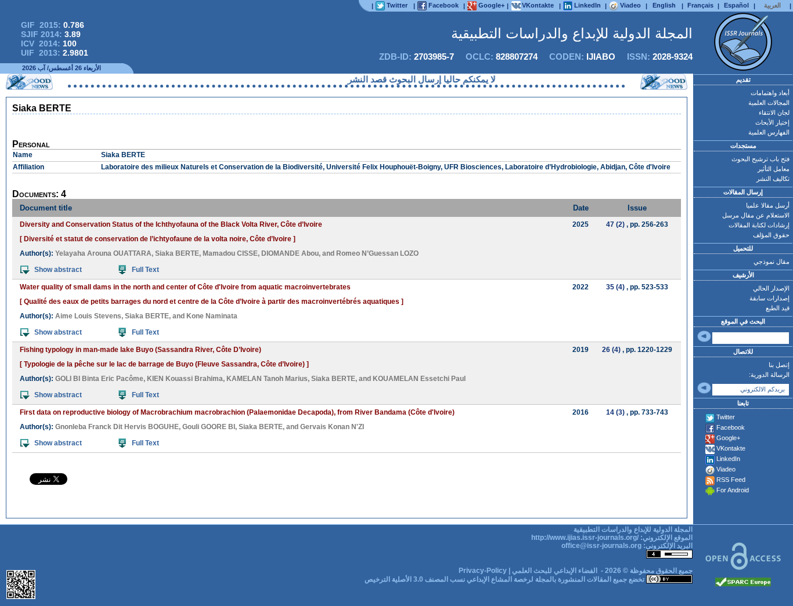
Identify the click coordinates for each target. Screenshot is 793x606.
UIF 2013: (54, 52)
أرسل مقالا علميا (768, 205)
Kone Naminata (211, 316)
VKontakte (730, 448)
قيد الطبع (778, 307)
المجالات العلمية (769, 102)
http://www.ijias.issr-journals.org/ (585, 538)
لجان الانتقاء (774, 112)
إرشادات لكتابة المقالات (759, 225)
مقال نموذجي (772, 261)
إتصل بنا (779, 364)
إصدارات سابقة (769, 298)
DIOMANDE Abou (290, 253)
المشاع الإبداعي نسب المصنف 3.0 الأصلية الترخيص (438, 579)
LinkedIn (728, 458)
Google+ (728, 437)
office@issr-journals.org (601, 546)
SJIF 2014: (51, 34)
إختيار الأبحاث (772, 122)
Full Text (145, 270)
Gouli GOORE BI (208, 427)
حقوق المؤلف (771, 234)
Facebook (730, 427)
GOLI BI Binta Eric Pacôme (99, 379)
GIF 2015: (52, 25)
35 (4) (615, 287)
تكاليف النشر (773, 178)
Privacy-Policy (483, 571)
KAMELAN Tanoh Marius (267, 379)
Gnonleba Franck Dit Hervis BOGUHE (117, 427)
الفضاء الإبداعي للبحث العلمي (554, 571)
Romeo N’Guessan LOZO (377, 253)
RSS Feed (730, 479)
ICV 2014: (49, 43)
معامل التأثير (774, 168)
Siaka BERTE (177, 253)
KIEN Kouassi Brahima (185, 379)
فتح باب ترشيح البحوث (760, 158)
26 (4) (611, 350)
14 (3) (615, 412)
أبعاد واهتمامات (770, 92)
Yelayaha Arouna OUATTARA (103, 253)
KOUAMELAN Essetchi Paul (419, 379)
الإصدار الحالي (771, 288)
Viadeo (726, 469)
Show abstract (58, 270)
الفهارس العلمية (769, 132)
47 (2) (615, 224)
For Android (732, 490)
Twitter (725, 416)
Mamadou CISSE (230, 253)
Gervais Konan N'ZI (332, 427)
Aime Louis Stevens (88, 316)
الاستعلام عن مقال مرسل (756, 215)
